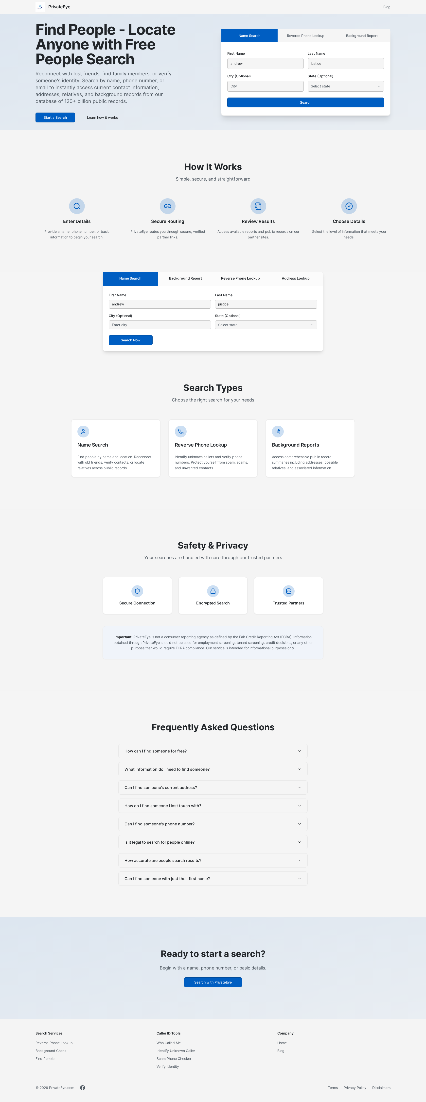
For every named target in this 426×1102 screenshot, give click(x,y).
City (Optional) (239, 76)
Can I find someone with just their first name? (167, 878)
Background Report (362, 35)
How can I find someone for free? (155, 751)
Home (282, 1043)
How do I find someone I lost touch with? (162, 805)
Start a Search (55, 117)
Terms (333, 1087)
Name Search (249, 35)
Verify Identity (168, 1066)
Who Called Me (169, 1043)
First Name (236, 53)
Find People (45, 1058)
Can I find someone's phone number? (159, 823)
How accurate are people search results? (162, 860)
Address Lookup (296, 278)
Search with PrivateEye (213, 982)
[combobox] (346, 86)
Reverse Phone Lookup (305, 35)
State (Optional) (320, 76)
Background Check (51, 1051)
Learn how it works (102, 117)
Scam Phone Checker (174, 1058)
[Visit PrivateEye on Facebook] (82, 1087)
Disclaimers (381, 1087)
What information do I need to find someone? (167, 769)
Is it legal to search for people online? (159, 842)
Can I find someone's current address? (160, 787)
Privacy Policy (355, 1087)
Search (305, 102)
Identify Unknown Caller (176, 1051)
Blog (386, 7)
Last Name (316, 53)
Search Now (131, 340)
